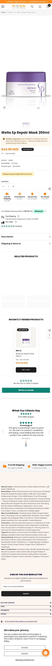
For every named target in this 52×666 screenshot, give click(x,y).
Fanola (19, 515)
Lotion (21, 556)
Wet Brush (11, 489)
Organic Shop (6, 544)
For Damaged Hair (32, 530)
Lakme (13, 540)
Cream (15, 556)
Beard (8, 556)
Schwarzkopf (13, 518)
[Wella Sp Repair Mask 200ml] (26, 337)
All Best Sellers (34, 511)
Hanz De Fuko (22, 554)
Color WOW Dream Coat (28, 496)
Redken (43, 518)
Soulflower (5, 547)
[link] (13, 300)
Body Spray (11, 532)
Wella (11, 160)
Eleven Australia (7, 520)
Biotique (17, 537)
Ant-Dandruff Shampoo (15, 525)
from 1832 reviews (26, 417)
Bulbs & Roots (39, 487)
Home (3, 12)
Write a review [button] (26, 390)
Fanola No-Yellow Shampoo (26, 499)
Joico (42, 515)
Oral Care (43, 535)
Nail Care (20, 535)
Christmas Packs (20, 487)
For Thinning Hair (38, 528)
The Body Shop (25, 513)
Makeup (4, 535)
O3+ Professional (39, 540)
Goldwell (35, 515)
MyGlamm (41, 544)
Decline (24, 653)
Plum (33, 544)
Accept (25, 647)
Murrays (46, 549)
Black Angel (32, 552)
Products (11, 12)
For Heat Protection (17, 530)
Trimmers (44, 556)
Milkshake (27, 515)
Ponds (13, 542)
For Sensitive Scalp (23, 528)
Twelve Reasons (35, 520)
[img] (26, 413)
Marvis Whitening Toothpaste (19, 506)
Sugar (27, 544)
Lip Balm (12, 535)
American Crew (23, 549)
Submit (26, 594)
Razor (3, 559)
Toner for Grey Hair (18, 523)
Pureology (11, 515)
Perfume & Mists (31, 535)
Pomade (42, 554)
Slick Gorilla (21, 552)
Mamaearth (27, 540)
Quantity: (5, 181)
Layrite (13, 554)
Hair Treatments (32, 525)
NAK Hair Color (35, 494)
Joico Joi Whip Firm (19, 511)
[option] (26, 64)
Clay (3, 556)
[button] (7, 226)
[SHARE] (49, 189)
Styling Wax (33, 554)
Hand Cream (43, 532)
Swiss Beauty (34, 542)
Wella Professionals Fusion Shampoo (26, 491)
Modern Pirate (36, 549)
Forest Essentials (28, 537)
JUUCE (36, 518)
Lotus (19, 540)
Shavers (28, 556)
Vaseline (44, 542)
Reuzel (3, 552)
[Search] (32, 6)
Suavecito (12, 552)
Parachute (5, 542)
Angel (40, 513)
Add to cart (26, 370)
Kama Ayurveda (42, 537)
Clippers (36, 556)
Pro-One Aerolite (21, 520)
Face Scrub (22, 532)
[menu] (2, 6)
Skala (30, 487)
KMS (21, 518)
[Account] (40, 6)
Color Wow (28, 518)
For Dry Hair (10, 528)
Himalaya (5, 540)
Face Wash (32, 532)
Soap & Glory (19, 544)
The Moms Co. (22, 542)
